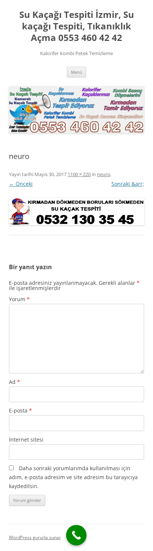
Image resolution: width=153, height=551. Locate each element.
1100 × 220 (79, 174)
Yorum (19, 299)
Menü (76, 72)
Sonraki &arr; (127, 183)
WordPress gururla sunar (35, 537)
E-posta (20, 410)
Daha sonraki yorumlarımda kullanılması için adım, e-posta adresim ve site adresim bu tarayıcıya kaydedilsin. (73, 477)
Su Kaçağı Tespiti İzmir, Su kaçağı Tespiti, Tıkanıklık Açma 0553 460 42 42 (76, 26)
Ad (14, 381)
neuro (103, 174)
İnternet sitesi (26, 439)
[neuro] (76, 211)
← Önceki (21, 183)
